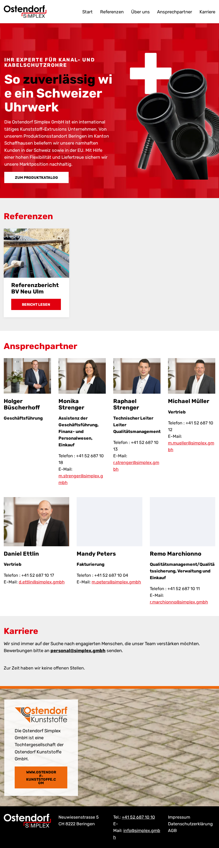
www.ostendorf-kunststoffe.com (41, 777)
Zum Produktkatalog (36, 177)
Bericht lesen (36, 304)
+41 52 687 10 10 (138, 817)
